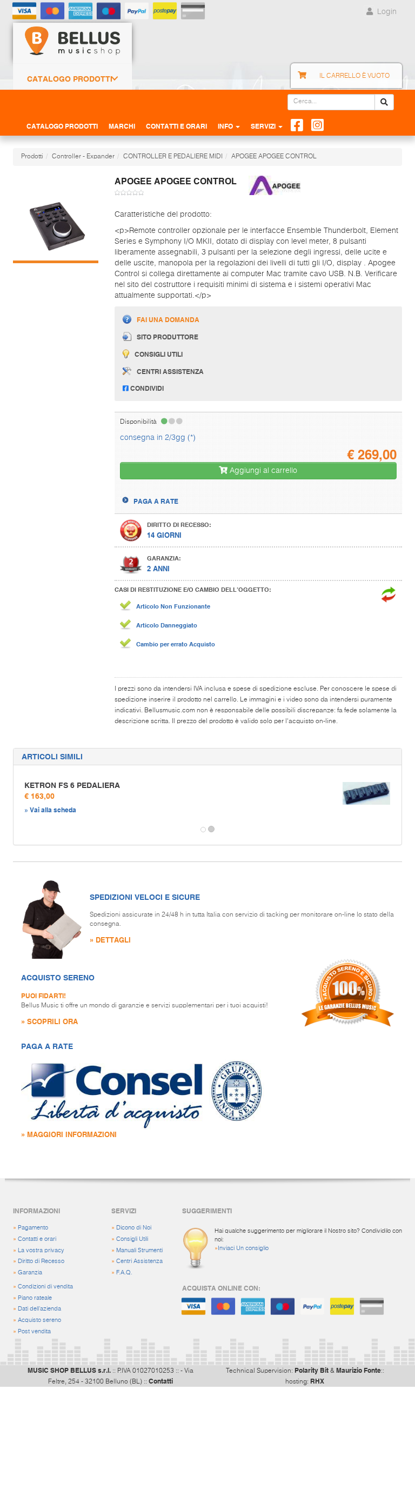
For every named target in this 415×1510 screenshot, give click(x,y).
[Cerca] (384, 102)
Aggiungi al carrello (262, 471)
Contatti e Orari (176, 126)
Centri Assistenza (139, 1261)
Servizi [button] (264, 126)
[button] (23, 830)
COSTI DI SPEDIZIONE (167, 491)
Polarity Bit (311, 1370)
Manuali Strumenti (139, 1250)
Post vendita (34, 1331)
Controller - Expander (83, 156)
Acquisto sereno (39, 1320)
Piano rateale (35, 1298)
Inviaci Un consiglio (243, 1248)
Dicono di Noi (133, 1228)
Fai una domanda (168, 319)
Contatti (161, 1381)
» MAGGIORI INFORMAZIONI (69, 1134)
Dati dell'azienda (39, 1309)
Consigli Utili (132, 1239)
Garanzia (30, 1272)
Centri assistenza (170, 371)
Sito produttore (167, 336)
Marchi (122, 126)
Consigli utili (159, 354)
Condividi (146, 388)
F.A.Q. (124, 1272)
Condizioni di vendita (45, 1286)
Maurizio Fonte (358, 1370)
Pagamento (33, 1228)
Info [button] (226, 126)
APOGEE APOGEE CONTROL (274, 156)
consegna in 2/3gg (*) (158, 438)
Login (386, 12)
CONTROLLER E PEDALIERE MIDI (173, 156)
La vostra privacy (41, 1250)
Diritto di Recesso (41, 1261)
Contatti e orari (37, 1239)
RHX (317, 1381)
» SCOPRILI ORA (49, 1021)
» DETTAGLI (110, 939)
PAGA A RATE (155, 501)
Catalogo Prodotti (69, 79)
